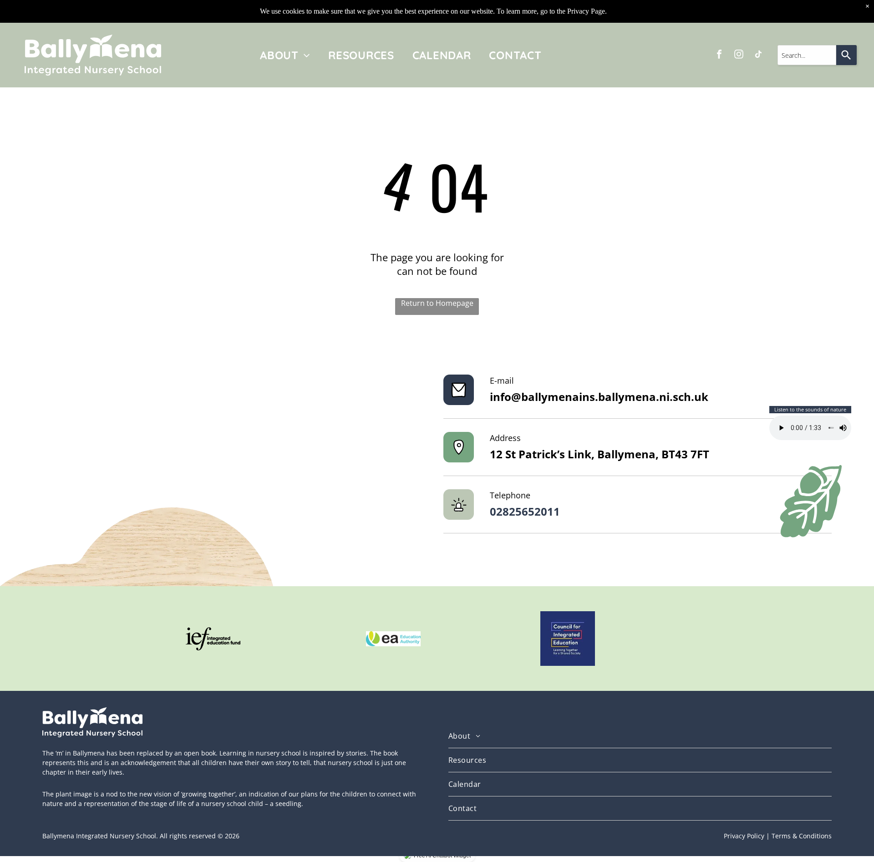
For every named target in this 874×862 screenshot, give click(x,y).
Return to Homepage (437, 303)
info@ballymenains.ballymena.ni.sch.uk (599, 396)
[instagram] (739, 55)
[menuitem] (285, 55)
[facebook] (719, 55)
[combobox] (806, 55)
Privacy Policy (744, 836)
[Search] (846, 55)
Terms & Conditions (802, 836)
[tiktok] (758, 55)
